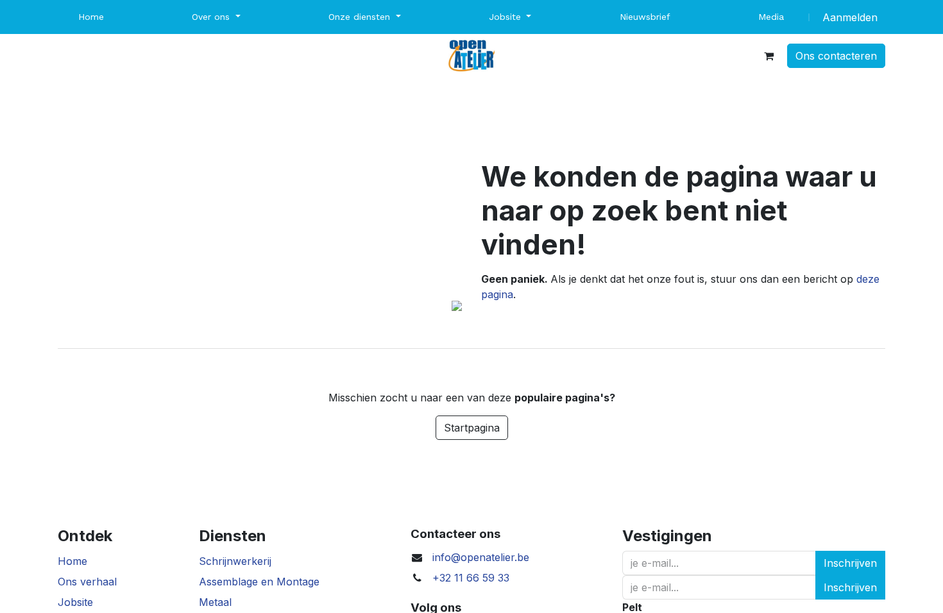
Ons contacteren (836, 55)
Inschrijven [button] (850, 563)
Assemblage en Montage (259, 581)
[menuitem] (91, 17)
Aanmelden (850, 17)
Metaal (215, 602)
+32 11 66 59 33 (470, 577)
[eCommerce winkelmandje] (768, 55)
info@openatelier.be (480, 557)
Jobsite (75, 602)
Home (72, 561)
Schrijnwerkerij (235, 561)
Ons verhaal (87, 581)
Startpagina (472, 427)
